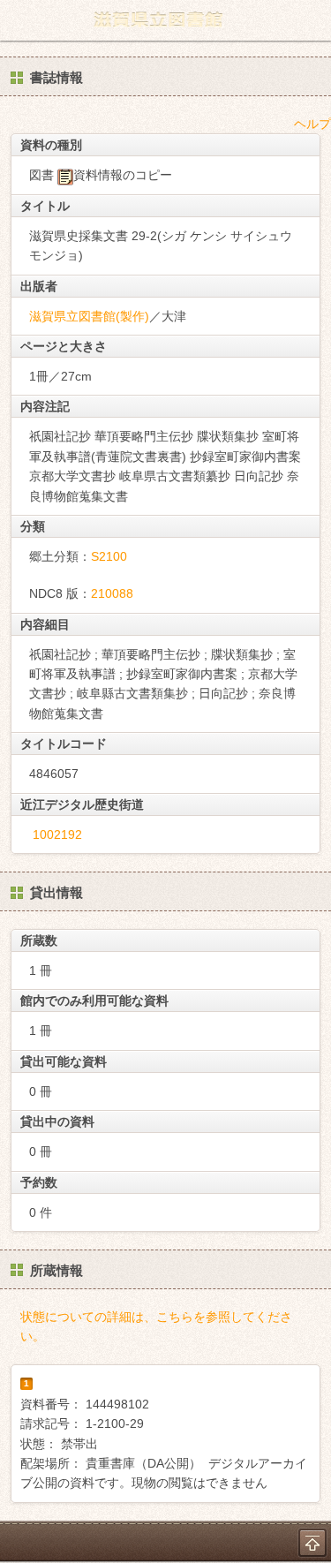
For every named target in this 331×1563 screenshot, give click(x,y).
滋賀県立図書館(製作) (89, 316)
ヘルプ (312, 124)
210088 (112, 593)
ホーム (19, 20)
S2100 (109, 556)
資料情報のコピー (122, 175)
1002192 (57, 834)
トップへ (312, 1543)
